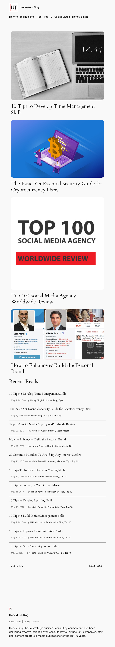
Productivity (51, 400)
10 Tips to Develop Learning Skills (31, 500)
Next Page (97, 565)
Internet (51, 430)
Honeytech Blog (30, 7)
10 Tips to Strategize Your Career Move (34, 485)
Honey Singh (36, 400)
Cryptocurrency (54, 415)
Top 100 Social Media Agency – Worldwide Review (45, 299)
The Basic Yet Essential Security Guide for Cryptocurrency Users (56, 187)
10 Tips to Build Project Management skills (36, 516)
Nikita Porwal (38, 430)
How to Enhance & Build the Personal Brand (52, 368)
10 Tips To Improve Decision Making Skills (37, 470)
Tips (61, 400)
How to (50, 446)
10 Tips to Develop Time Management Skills (53, 109)
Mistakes (60, 461)
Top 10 (75, 461)
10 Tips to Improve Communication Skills (36, 531)
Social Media (62, 430)
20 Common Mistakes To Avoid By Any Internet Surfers (45, 455)
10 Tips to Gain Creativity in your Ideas (34, 546)
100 (21, 565)
